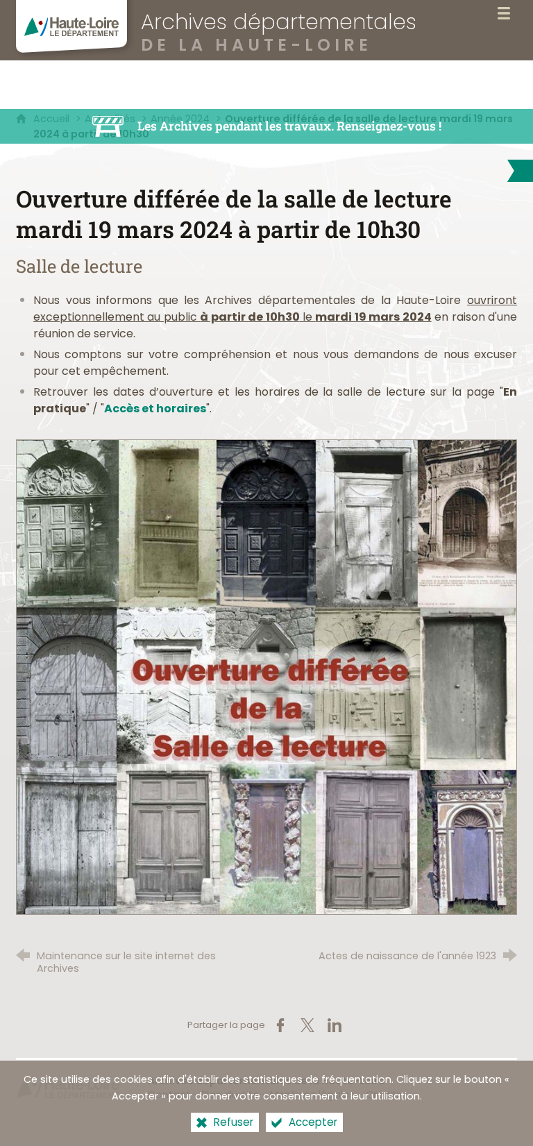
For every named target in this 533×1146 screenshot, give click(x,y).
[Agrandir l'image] (266, 676)
